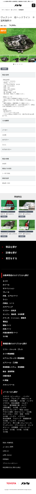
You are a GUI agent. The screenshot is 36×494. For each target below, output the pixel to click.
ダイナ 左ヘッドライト (24, 214)
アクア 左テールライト (24, 233)
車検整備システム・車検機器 (13, 367)
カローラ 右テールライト (7, 214)
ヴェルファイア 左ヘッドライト (9, 233)
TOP (3, 9)
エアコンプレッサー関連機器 (13, 358)
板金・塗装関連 (8, 371)
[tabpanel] (4, 58)
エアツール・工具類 (10, 363)
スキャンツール (8, 385)
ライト (4, 144)
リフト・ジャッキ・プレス (13, 349)
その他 (4, 135)
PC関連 (5, 380)
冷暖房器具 (7, 376)
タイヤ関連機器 (8, 354)
